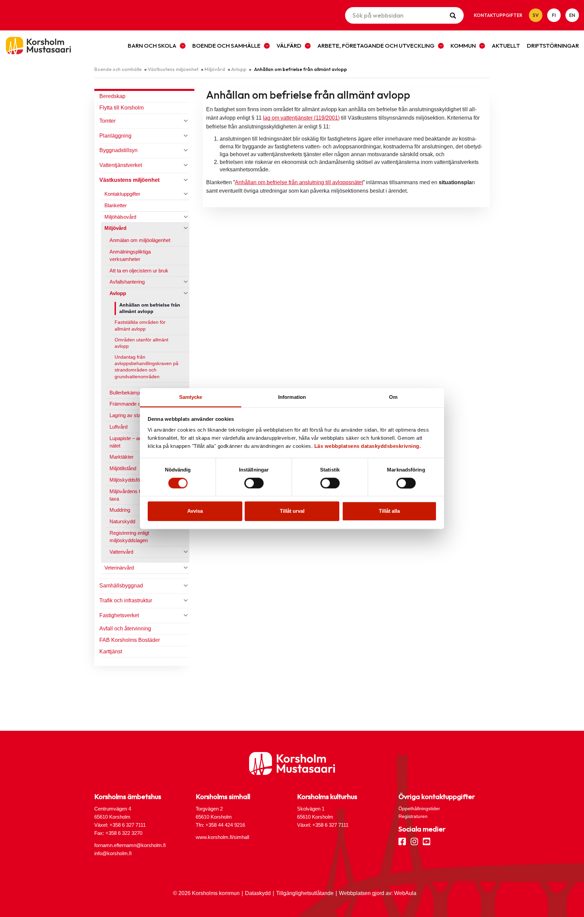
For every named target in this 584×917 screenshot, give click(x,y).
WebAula (405, 893)
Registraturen (413, 816)
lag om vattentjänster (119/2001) (301, 118)
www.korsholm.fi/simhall (222, 837)
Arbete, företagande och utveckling (376, 45)
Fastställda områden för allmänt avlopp (140, 325)
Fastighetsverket (119, 615)
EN (572, 15)
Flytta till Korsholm (121, 108)
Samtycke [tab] (190, 397)
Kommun (463, 45)
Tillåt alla (389, 511)
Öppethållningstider (419, 808)
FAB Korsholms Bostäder (129, 640)
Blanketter (115, 205)
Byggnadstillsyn (118, 150)
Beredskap (112, 96)
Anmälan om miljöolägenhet (140, 240)
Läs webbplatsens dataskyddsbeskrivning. (367, 446)
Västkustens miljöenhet (173, 69)
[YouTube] (426, 841)
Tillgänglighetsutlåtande (305, 893)
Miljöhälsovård (120, 217)
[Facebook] (402, 841)
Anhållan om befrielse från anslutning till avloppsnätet (299, 182)
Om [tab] (393, 397)
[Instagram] (414, 841)
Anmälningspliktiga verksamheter (130, 255)
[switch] (254, 483)
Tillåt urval (292, 511)
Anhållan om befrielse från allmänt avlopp (149, 308)
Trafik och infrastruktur (125, 600)
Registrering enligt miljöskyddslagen (129, 536)
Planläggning (115, 136)
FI (554, 15)
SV (536, 15)
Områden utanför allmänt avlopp (141, 343)
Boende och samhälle (226, 45)
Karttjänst (110, 651)
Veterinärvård (119, 568)
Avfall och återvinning (125, 628)
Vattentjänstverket (120, 165)
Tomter (107, 121)
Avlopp (238, 69)
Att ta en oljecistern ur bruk (139, 270)
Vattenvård (121, 552)
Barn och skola (152, 45)
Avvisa (195, 511)
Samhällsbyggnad (121, 585)
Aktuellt (506, 45)
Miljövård (214, 69)
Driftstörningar (553, 45)
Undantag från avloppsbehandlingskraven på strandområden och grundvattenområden (146, 367)
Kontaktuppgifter (498, 15)
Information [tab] (292, 397)
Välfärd (288, 45)
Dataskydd (258, 893)
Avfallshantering (127, 282)
